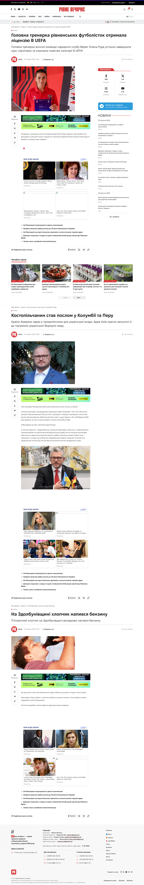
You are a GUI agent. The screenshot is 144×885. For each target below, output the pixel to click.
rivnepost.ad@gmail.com (64, 841)
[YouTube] (19, 9)
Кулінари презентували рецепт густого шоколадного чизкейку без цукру (55, 287)
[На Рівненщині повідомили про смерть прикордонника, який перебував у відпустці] (25, 273)
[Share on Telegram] (14, 138)
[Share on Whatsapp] (14, 133)
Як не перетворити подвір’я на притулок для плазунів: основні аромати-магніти (116, 287)
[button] (124, 9)
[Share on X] (14, 128)
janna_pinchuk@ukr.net (76, 839)
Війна (14, 281)
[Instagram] (106, 91)
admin (20, 59)
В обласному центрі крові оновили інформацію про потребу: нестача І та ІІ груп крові (87, 287)
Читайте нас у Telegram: (114, 105)
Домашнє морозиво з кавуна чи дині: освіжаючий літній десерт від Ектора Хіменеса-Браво (114, 153)
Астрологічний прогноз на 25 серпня (110, 186)
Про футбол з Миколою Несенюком (123, 22)
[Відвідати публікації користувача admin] (14, 59)
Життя (45, 281)
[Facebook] (106, 79)
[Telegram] (26, 9)
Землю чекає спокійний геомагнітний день (39, 241)
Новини (15, 30)
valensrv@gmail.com (73, 835)
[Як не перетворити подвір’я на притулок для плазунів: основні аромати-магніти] (118, 273)
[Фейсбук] (11, 9)
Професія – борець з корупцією (33, 22)
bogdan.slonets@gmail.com (73, 837)
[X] (15, 9)
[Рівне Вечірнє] (13, 872)
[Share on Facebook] (14, 123)
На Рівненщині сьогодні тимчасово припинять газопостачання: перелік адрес (53, 232)
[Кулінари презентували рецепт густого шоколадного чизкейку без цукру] (56, 273)
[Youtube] (123, 91)
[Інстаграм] (23, 9)
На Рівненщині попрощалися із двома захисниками (43, 225)
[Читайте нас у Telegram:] (102, 106)
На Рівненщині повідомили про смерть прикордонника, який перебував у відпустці (23, 287)
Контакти (132, 2)
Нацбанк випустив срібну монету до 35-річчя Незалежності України (49, 228)
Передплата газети (118, 2)
